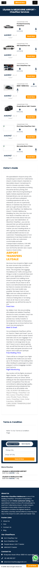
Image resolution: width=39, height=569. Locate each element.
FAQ (4, 524)
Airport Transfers (13, 444)
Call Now (32, 566)
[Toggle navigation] (35, 2)
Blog (4, 530)
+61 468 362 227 (9, 558)
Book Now (21, 3)
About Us (6, 521)
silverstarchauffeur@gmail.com (15, 562)
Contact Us (7, 527)
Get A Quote (26, 444)
